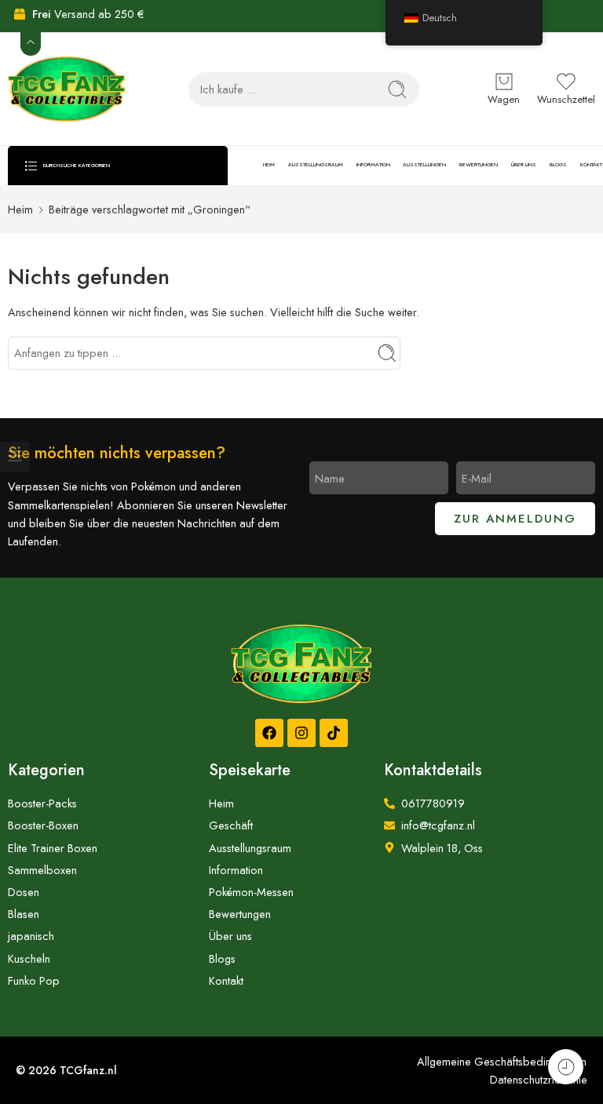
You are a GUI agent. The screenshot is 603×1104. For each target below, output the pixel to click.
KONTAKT (591, 165)
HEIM (269, 165)
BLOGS (558, 165)
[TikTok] (334, 733)
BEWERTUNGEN (478, 165)
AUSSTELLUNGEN (424, 165)
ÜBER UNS (523, 165)
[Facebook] (269, 733)
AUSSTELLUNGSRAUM (315, 165)
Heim (20, 209)
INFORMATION (373, 165)
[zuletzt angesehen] (565, 1066)
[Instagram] (301, 733)
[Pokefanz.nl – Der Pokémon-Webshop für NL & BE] (67, 89)
